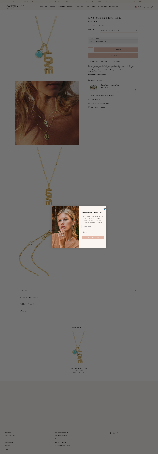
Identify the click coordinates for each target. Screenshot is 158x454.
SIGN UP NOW (93, 237)
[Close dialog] (104, 208)
